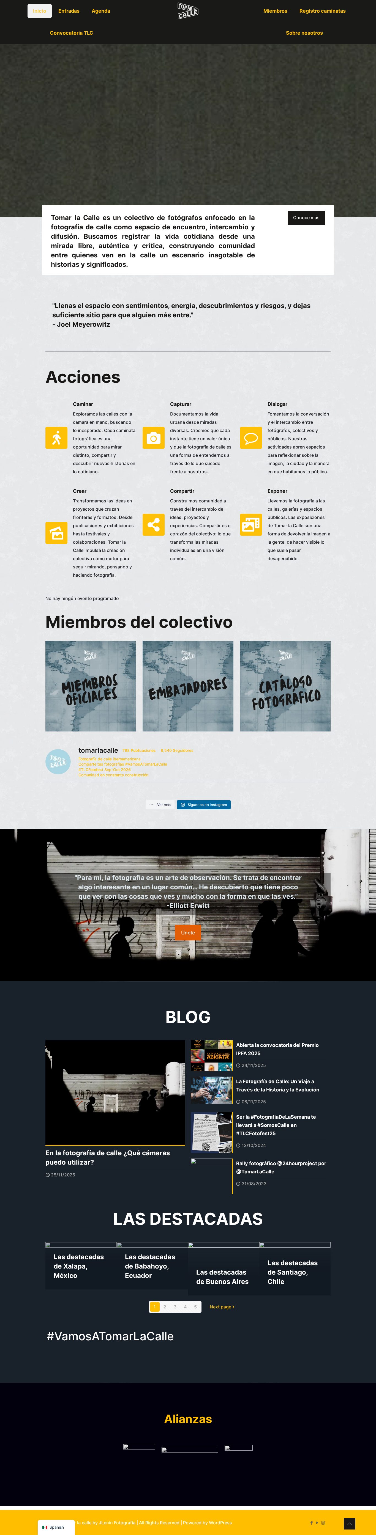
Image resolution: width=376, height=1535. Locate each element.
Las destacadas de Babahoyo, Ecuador (150, 1266)
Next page (220, 1307)
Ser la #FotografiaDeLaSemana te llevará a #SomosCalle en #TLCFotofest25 (276, 1125)
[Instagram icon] (323, 1522)
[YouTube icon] (317, 1522)
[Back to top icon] (349, 1524)
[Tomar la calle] (188, 11)
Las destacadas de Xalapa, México (79, 1266)
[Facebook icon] (311, 1522)
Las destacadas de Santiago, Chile (293, 1272)
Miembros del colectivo (139, 622)
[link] (139, 1460)
